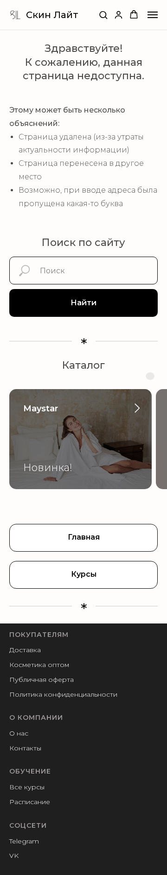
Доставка (25, 650)
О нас (18, 733)
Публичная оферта (41, 679)
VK (14, 855)
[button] (103, 14)
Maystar (40, 408)
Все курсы (27, 787)
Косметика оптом (39, 665)
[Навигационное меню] (153, 15)
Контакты (25, 748)
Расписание (29, 802)
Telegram (24, 841)
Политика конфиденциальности (63, 694)
